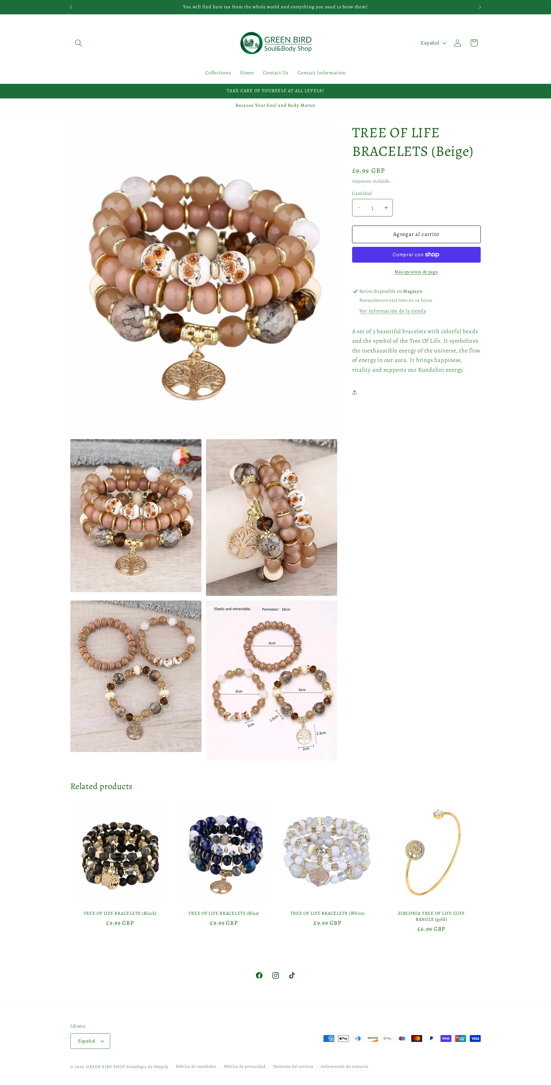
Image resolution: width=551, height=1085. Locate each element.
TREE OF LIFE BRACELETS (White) (327, 913)
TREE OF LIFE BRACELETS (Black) (120, 913)
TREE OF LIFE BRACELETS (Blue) (223, 913)
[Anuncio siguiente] (480, 7)
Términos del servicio (293, 1066)
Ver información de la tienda (392, 310)
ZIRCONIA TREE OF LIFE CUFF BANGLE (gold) (431, 916)
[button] (78, 43)
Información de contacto (344, 1066)
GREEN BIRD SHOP (105, 1067)
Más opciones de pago (416, 272)
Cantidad (362, 193)
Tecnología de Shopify (147, 1067)
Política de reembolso (196, 1066)
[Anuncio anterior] (71, 7)
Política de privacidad (245, 1066)
